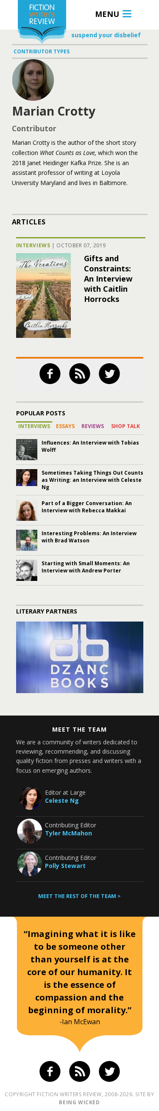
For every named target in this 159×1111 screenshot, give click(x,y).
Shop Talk (125, 426)
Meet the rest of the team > (79, 896)
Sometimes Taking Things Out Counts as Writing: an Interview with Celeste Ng (92, 480)
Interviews (33, 245)
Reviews (92, 426)
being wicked (79, 1102)
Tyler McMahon (68, 833)
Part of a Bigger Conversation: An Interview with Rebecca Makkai (87, 507)
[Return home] (42, 23)
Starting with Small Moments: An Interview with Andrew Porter (86, 567)
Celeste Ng (62, 800)
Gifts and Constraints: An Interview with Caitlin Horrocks (108, 278)
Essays (65, 426)
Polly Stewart (65, 866)
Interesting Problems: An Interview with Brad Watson (89, 537)
